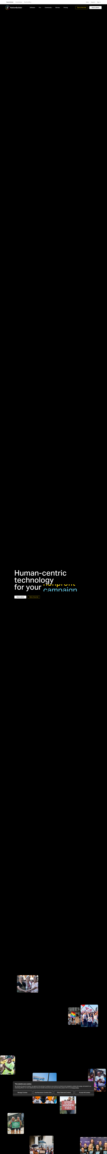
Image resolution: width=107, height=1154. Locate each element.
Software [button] (32, 7)
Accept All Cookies (84, 1092)
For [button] (40, 7)
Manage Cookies (22, 1092)
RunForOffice (27, 2)
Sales (87, 2)
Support (93, 2)
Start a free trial (81, 7)
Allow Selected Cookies (64, 1092)
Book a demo (95, 7)
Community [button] (48, 7)
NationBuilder (9, 2)
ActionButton (18, 2)
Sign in (99, 2)
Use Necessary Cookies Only (43, 1092)
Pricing (66, 7)
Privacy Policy (75, 1088)
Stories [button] (57, 7)
